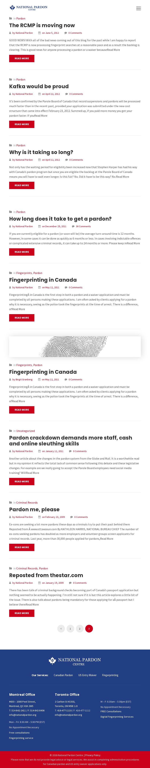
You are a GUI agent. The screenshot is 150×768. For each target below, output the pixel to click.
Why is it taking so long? (41, 152)
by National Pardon (22, 32)
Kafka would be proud (39, 86)
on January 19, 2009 (52, 582)
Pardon (20, 18)
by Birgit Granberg (22, 379)
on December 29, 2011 (54, 226)
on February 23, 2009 (53, 517)
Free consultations (19, 732)
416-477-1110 (64, 710)
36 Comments (83, 226)
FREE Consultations (111, 711)
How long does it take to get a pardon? (60, 218)
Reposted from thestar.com (46, 575)
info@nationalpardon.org (22, 714)
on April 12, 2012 (51, 159)
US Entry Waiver (87, 675)
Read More (22, 58)
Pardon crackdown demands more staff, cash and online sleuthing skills (70, 440)
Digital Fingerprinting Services (117, 716)
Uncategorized (25, 431)
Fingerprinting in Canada (43, 280)
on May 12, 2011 (50, 287)
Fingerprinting (110, 675)
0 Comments (75, 32)
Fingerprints (24, 273)
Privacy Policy (92, 755)
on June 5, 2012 (50, 32)
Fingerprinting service (21, 738)
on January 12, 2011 (52, 451)
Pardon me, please (34, 509)
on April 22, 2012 (51, 94)
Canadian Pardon (63, 675)
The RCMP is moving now (42, 25)
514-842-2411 (19, 710)
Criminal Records (27, 502)
